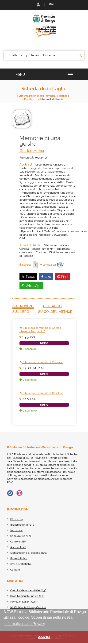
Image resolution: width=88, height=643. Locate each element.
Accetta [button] (44, 637)
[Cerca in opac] (80, 55)
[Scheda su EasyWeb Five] (60, 264)
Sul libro (20, 312)
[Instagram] (19, 493)
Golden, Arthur (31, 150)
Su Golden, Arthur (55, 312)
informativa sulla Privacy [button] (24, 624)
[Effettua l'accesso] (38, 4)
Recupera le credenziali (50, 4)
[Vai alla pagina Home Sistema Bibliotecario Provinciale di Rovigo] (44, 25)
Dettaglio (52, 306)
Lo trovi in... (23, 306)
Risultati (29, 99)
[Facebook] (10, 493)
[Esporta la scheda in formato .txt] (36, 264)
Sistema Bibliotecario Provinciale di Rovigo (44, 95)
